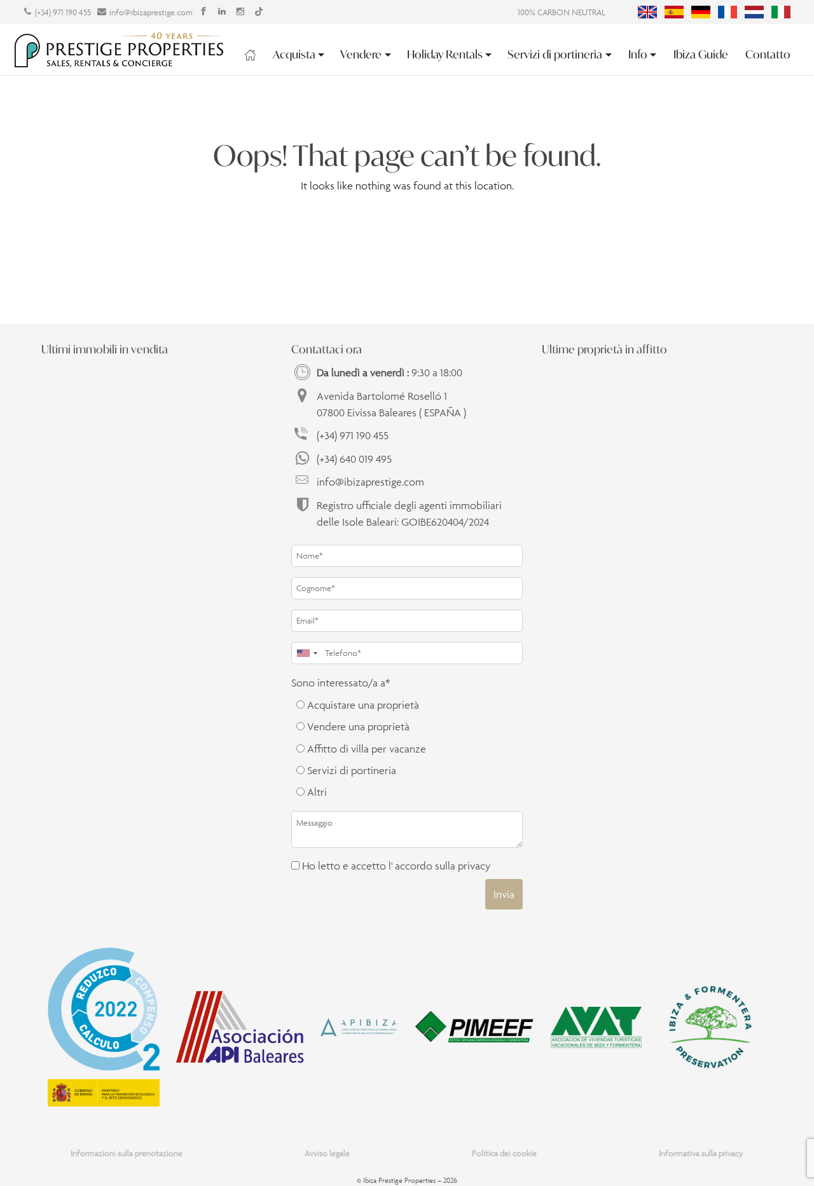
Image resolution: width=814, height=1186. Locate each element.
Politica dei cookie (504, 1153)
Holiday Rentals (445, 54)
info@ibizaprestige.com (151, 12)
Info (637, 54)
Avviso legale (327, 1153)
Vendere (361, 54)
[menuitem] (647, 12)
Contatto (767, 54)
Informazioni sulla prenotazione (127, 1153)
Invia (503, 894)
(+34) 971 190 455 (63, 12)
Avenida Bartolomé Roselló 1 (391, 404)
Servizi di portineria (554, 54)
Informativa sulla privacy (701, 1153)
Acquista (294, 54)
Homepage (250, 55)
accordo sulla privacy (442, 865)
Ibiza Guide (700, 54)
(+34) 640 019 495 (354, 459)
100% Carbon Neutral (561, 12)
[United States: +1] (306, 653)
